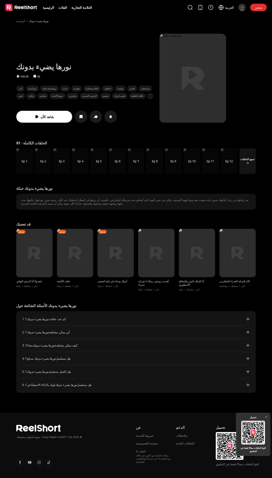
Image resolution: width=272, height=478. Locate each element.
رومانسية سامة (49, 88)
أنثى (20, 88)
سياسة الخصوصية (147, 443)
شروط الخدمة (144, 436)
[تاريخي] (211, 7)
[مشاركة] (96, 117)
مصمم (105, 95)
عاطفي (107, 88)
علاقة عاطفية (137, 95)
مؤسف (120, 88)
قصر (21, 95)
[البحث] (190, 7)
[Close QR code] (266, 416)
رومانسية (32, 88)
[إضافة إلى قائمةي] (81, 117)
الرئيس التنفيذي (89, 95)
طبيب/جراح (119, 95)
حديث (65, 88)
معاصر (43, 95)
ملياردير (72, 95)
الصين (132, 88)
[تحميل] (111, 117)
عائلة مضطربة (92, 88)
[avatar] (242, 7)
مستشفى (145, 88)
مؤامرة (76, 88)
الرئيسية (48, 7)
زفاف (31, 95)
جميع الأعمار (57, 95)
